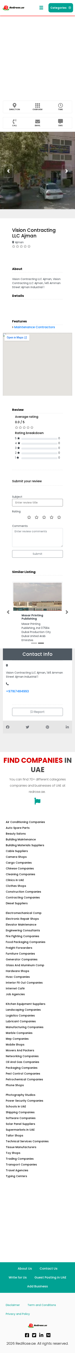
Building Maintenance (21, 843)
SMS (60, 125)
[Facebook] (27, 1339)
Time (60, 109)
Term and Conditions (42, 1309)
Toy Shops (13, 1157)
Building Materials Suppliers (25, 849)
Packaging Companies (22, 1072)
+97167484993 (17, 695)
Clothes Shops (16, 890)
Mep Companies (17, 1043)
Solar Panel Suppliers (20, 1128)
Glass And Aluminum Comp (25, 969)
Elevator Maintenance (21, 929)
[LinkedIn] (41, 1339)
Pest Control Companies (23, 1078)
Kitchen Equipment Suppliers (25, 1008)
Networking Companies (22, 1060)
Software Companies (21, 1122)
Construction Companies (23, 896)
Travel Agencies (17, 1174)
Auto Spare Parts (18, 832)
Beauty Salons (16, 838)
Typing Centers (16, 1180)
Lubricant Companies (21, 1025)
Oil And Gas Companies (22, 1066)
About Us (25, 1272)
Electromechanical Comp (24, 917)
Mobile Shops (15, 1049)
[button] (41, 8)
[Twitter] (34, 1339)
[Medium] (48, 1339)
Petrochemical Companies (24, 1083)
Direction (14, 109)
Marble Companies (19, 1037)
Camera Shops (16, 861)
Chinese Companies (20, 872)
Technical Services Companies (27, 1145)
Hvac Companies (18, 981)
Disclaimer (13, 1309)
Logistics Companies (20, 1020)
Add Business (37, 1290)
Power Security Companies (24, 1105)
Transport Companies (21, 1169)
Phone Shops (15, 1089)
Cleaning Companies (20, 878)
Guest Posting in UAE (50, 1281)
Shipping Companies (20, 1116)
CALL (14, 125)
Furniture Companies (20, 958)
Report (39, 716)
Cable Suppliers (17, 855)
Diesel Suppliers (17, 907)
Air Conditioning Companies (25, 826)
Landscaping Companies (23, 1014)
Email (37, 125)
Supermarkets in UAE (20, 1134)
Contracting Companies (23, 901)
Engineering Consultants (23, 934)
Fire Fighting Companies (22, 940)
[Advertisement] (37, 55)
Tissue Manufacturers (21, 1151)
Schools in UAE (16, 1110)
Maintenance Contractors (34, 327)
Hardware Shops (17, 975)
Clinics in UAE (15, 884)
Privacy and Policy (18, 1318)
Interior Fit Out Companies (24, 987)
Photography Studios (20, 1099)
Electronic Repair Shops (22, 923)
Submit (37, 554)
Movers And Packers (20, 1054)
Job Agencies (15, 998)
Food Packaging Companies (25, 946)
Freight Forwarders (19, 952)
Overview (37, 109)
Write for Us (18, 1281)
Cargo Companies (19, 867)
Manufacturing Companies (24, 1031)
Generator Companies (22, 963)
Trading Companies (20, 1163)
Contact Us (49, 1272)
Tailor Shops (14, 1139)
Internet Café (15, 992)
